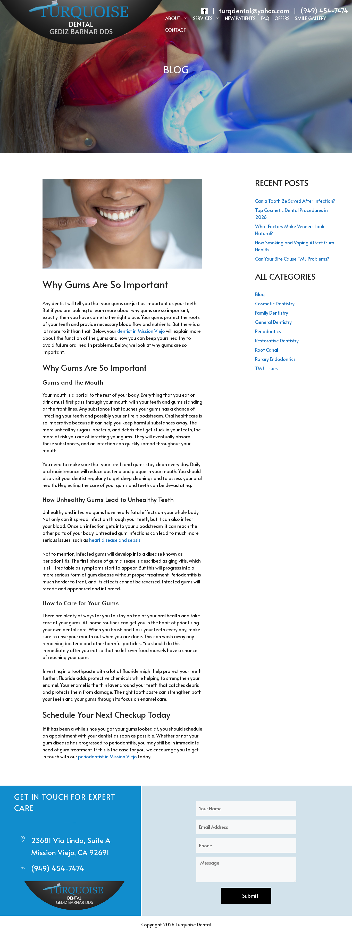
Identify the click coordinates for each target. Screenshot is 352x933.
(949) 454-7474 (57, 868)
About (173, 18)
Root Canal (266, 349)
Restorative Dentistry (277, 340)
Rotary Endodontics (275, 359)
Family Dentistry (271, 312)
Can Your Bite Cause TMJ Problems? (292, 258)
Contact (175, 29)
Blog (260, 294)
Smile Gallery (310, 18)
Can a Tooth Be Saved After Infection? (295, 201)
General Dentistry (273, 322)
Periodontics (268, 331)
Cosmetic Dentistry (275, 303)
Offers (282, 18)
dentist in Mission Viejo (141, 331)
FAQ (265, 18)
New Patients (240, 18)
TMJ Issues (266, 368)
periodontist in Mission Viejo (107, 756)
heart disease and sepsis (114, 540)
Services (203, 18)
